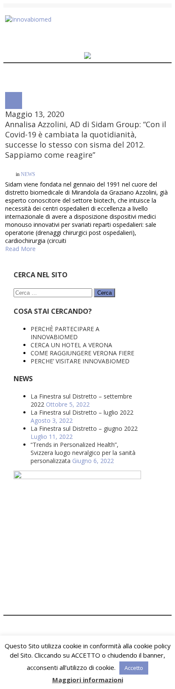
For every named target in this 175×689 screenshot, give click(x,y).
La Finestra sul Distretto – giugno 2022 (84, 397)
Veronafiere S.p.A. (80, 624)
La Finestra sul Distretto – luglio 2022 (82, 381)
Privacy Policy (45, 631)
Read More (20, 218)
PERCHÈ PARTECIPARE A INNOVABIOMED (65, 302)
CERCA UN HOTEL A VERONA (71, 314)
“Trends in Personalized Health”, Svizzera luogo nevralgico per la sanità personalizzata (83, 422)
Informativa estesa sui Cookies (108, 631)
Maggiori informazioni (87, 679)
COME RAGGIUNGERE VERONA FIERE (82, 322)
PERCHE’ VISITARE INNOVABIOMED (80, 330)
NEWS (28, 176)
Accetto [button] (133, 668)
